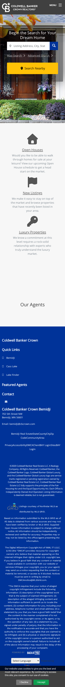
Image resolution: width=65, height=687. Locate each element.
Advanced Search (39, 55)
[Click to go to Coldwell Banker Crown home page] (20, 7)
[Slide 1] (20, 113)
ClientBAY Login (42, 445)
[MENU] (60, 5)
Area (41, 437)
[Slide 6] (45, 113)
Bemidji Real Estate (22, 433)
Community (32, 437)
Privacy (9, 445)
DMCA (29, 445)
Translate (35, 665)
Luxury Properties (32, 232)
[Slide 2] (25, 113)
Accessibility (19, 445)
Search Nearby (34, 68)
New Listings (32, 192)
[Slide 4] (35, 113)
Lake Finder (12, 374)
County (42, 433)
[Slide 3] (30, 113)
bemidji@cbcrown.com (22, 423)
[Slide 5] (40, 113)
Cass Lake (11, 366)
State (35, 433)
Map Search (14, 55)
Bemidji (10, 357)
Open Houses (32, 149)
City (48, 433)
